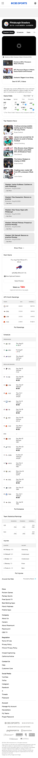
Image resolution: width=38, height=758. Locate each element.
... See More (8, 190)
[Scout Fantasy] (13, 739)
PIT (7, 306)
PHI (9, 447)
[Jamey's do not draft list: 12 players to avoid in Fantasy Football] (8, 141)
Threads (5, 694)
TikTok (4, 681)
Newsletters (6, 710)
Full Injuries (19, 573)
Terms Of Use (7, 641)
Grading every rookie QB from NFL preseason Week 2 (23, 172)
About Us (5, 618)
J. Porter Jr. (7, 568)
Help (3, 665)
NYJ (9, 350)
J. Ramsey (7, 563)
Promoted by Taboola (28, 579)
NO (9, 418)
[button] (2, 3)
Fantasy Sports (7, 596)
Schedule (20, 32)
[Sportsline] (26, 730)
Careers (5, 622)
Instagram (5, 684)
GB (9, 344)
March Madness (7, 606)
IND (9, 401)
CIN (7, 317)
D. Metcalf (7, 554)
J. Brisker (6, 559)
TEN (9, 494)
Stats (28, 32)
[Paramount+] (8, 734)
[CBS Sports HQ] (27, 723)
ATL (9, 369)
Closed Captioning (8, 653)
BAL (7, 311)
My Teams (5, 713)
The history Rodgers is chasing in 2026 (22, 160)
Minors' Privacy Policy (9, 648)
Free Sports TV (7, 599)
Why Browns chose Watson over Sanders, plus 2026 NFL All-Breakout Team (23, 150)
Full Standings (19, 327)
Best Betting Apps (8, 603)
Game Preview (19, 281)
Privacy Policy (7, 644)
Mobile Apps (6, 610)
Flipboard (5, 698)
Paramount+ (6, 629)
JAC (9, 471)
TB (9, 410)
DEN (9, 455)
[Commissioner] (21, 734)
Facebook (5, 687)
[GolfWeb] (25, 739)
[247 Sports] (12, 730)
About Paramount (8, 625)
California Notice (8, 656)
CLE (7, 322)
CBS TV (5, 632)
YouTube (5, 677)
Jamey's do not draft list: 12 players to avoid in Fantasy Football (23, 139)
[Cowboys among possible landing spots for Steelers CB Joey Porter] (8, 130)
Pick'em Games (7, 593)
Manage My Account (9, 706)
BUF (9, 357)
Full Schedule (19, 509)
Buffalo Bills (17, 273)
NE (9, 377)
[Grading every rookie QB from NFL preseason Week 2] (8, 174)
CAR (9, 488)
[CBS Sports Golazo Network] (19, 727)
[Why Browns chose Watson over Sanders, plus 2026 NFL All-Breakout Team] (8, 152)
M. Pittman (7, 550)
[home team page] (19, 267)
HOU (10, 463)
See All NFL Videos (19, 82)
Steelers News (8, 32)
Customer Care (7, 668)
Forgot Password (8, 717)
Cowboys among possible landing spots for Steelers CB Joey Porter (23, 128)
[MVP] (32, 734)
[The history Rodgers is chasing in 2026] (8, 163)
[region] (19, 45)
